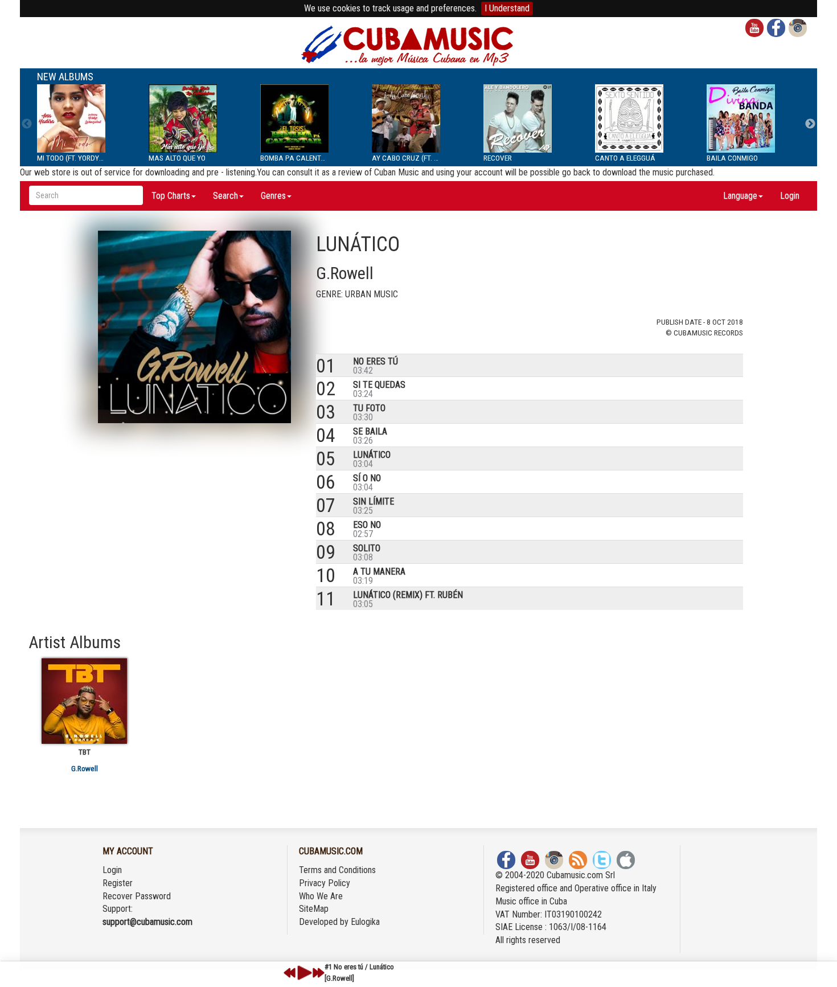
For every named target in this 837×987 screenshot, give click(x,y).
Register (117, 883)
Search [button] (225, 195)
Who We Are (321, 896)
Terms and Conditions (337, 870)
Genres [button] (273, 195)
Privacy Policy (324, 883)
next (318, 973)
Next (810, 124)
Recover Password (136, 896)
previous (290, 973)
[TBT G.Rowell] (84, 701)
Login (789, 195)
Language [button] (740, 195)
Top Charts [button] (170, 195)
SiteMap (314, 908)
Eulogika (365, 921)
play (303, 972)
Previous (26, 124)
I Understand (507, 8)
